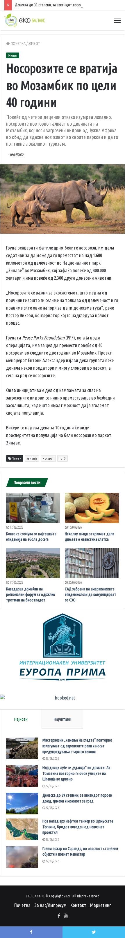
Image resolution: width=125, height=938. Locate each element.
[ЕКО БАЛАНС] (24, 20)
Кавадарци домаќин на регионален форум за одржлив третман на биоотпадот (30, 594)
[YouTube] (66, 916)
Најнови (21, 719)
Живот (34, 43)
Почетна (18, 43)
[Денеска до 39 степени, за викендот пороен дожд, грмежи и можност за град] (22, 803)
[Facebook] (59, 916)
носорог (48, 458)
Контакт (78, 905)
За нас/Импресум (50, 905)
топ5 (62, 458)
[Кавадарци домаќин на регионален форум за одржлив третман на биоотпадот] (33, 563)
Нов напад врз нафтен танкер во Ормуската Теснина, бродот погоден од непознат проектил (77, 827)
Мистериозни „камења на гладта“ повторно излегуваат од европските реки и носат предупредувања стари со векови (77, 746)
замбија (32, 458)
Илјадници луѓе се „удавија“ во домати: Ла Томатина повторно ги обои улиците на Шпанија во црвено (76, 773)
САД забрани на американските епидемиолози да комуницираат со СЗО (90, 594)
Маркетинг (100, 905)
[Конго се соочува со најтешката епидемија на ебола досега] (33, 508)
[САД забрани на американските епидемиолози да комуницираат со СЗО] (92, 563)
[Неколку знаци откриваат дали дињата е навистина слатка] (92, 508)
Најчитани (62, 719)
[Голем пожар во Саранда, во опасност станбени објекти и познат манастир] (22, 857)
